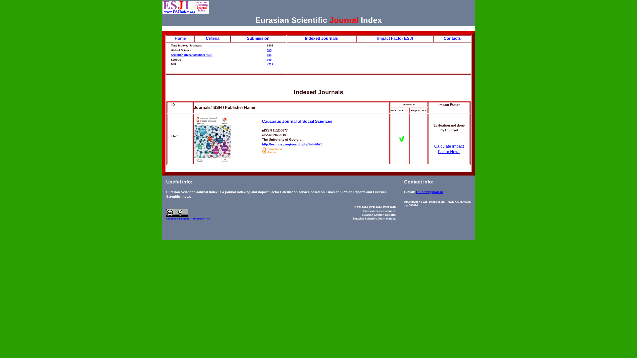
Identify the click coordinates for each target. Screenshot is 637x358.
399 (269, 59)
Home (180, 38)
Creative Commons (178, 218)
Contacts (452, 38)
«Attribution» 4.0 (200, 218)
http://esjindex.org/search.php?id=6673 (292, 144)
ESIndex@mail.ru (429, 192)
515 (269, 50)
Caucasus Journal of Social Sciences (297, 121)
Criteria (212, 38)
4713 (270, 64)
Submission (258, 38)
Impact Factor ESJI (395, 38)
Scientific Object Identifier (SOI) (191, 54)
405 (269, 54)
